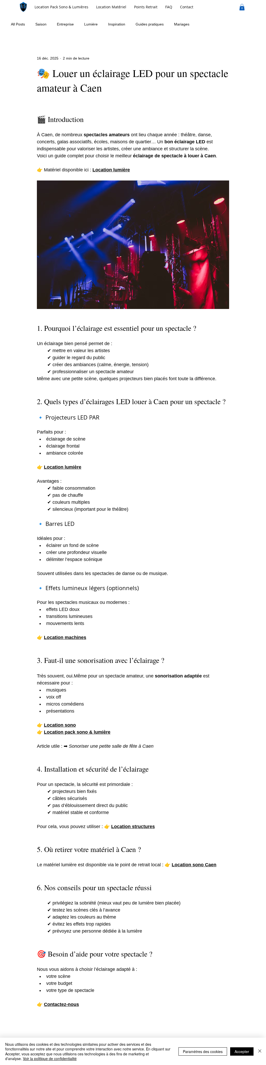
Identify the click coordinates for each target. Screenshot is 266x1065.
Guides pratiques (150, 24)
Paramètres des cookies (203, 1051)
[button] (111, 6)
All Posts (18, 24)
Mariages (181, 24)
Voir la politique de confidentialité (50, 1058)
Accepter (242, 1051)
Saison (40, 24)
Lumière (91, 24)
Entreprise (65, 24)
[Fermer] (260, 1051)
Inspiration (116, 24)
